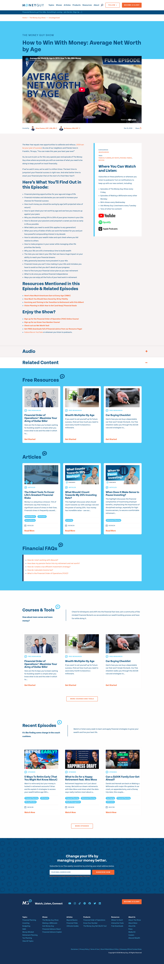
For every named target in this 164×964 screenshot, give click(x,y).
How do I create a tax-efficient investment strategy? (49, 567)
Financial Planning (31, 798)
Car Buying (110, 798)
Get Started (29, 439)
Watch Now (29, 812)
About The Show (134, 920)
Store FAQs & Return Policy (110, 949)
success (101, 160)
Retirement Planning (113, 520)
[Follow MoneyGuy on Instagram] (75, 904)
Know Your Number (90, 923)
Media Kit (131, 932)
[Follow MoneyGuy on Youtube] (69, 904)
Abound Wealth (134, 938)
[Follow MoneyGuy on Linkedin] (100, 904)
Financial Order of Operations (94, 920)
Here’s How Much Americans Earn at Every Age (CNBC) (47, 296)
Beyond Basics (30, 516)
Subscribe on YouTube (33, 332)
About (96, 5)
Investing (69, 520)
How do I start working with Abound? (42, 560)
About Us (131, 917)
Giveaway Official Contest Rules (131, 949)
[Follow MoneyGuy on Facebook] (90, 904)
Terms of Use (94, 949)
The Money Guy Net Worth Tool (94, 926)
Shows (59, 5)
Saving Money (30, 520)
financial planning (105, 158)
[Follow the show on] (118, 215)
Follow (111, 5)
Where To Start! (117, 920)
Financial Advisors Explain (52, 932)
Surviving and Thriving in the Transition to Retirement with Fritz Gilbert (54, 302)
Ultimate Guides (73, 926)
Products (77, 5)
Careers (131, 935)
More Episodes (82, 826)
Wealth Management (73, 802)
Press (130, 929)
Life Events (42, 516)
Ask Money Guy (48, 926)
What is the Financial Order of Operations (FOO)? (47, 573)
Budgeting (26, 926)
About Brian (132, 923)
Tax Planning (27, 938)
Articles (67, 5)
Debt (24, 929)
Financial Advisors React (51, 929)
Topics (51, 5)
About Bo (131, 926)
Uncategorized (54, 18)
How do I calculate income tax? (40, 570)
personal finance (126, 158)
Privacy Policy (84, 949)
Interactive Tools (117, 923)
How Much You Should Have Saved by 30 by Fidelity (46, 299)
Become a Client (132, 5)
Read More (29, 531)
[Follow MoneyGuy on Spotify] (85, 904)
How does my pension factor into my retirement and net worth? (53, 563)
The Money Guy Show (37, 18)
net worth (115, 158)
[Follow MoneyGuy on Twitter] (95, 904)
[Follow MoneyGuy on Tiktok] (80, 904)
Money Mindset (30, 802)
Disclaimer (74, 949)
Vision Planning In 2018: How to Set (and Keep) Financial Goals (50, 306)
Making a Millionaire (49, 923)
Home (24, 18)
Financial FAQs (72, 923)
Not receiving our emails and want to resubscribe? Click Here (70, 876)
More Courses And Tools (82, 699)
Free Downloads (117, 926)
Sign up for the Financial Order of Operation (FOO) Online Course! (51, 319)
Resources (87, 5)
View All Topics (27, 941)
